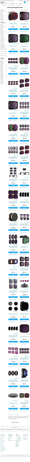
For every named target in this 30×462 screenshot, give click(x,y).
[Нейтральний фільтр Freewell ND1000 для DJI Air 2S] (13, 105)
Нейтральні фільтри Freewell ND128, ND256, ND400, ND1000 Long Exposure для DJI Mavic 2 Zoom (13, 336)
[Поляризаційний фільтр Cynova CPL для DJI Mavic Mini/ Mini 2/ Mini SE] (24, 172)
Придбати (13, 29)
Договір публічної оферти (4, 449)
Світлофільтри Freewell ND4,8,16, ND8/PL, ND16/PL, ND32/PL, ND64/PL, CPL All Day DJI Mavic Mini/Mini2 (13, 90)
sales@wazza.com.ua (19, 440)
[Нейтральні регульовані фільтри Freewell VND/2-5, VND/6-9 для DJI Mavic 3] (24, 60)
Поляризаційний (3, 53)
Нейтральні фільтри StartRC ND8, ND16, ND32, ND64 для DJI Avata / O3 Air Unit (24, 292)
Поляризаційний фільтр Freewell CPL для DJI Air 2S (24, 24)
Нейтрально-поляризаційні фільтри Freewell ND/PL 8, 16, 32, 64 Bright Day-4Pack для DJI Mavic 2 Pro (13, 202)
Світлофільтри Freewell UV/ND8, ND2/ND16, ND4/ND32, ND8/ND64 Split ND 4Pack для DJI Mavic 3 (13, 291)
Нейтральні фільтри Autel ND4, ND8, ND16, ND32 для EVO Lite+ (13, 314)
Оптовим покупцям (3, 447)
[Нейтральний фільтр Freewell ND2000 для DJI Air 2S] (13, 38)
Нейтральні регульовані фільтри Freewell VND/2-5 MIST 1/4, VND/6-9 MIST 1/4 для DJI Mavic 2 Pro (24, 403)
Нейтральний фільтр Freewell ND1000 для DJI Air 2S (13, 113)
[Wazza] (1, 5)
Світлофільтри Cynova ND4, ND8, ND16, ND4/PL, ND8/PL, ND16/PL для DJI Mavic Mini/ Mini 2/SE (13, 180)
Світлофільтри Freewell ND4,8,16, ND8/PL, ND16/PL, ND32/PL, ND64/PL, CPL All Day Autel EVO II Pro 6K (24, 135)
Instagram (18, 442)
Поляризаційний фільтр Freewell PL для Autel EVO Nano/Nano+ (24, 247)
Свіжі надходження (3, 437)
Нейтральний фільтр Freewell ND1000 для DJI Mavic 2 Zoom (13, 403)
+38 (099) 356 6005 (19, 439)
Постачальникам (3, 448)
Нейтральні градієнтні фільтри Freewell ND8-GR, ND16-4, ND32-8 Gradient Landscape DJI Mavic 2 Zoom (13, 381)
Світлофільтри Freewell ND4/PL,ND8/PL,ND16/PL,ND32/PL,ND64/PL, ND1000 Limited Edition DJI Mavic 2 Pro (15, 359)
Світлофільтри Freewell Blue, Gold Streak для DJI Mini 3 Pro (13, 269)
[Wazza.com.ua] (2, 2)
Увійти (28, 0)
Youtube (18, 445)
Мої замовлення (10, 436)
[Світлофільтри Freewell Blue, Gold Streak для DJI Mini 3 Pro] (13, 261)
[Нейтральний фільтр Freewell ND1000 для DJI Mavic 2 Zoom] (13, 395)
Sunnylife (2, 19)
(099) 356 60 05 (8, 0)
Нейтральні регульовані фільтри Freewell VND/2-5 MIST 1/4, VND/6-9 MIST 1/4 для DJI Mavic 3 (13, 135)
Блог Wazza (24, 436)
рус (3, 0)
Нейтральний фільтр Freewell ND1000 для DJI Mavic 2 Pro (24, 314)
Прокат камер (24, 437)
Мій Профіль (10, 434)
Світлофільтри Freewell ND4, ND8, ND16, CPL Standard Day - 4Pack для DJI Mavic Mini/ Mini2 (24, 91)
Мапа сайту (2, 451)
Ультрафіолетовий (4, 55)
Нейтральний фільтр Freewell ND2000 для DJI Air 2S (13, 46)
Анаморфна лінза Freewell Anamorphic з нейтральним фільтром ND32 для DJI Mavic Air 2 (24, 381)
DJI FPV (2, 24)
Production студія (25, 438)
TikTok (17, 443)
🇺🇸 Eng (5, 0)
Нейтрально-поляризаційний (5, 51)
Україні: (29, 456)
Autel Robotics (3, 11)
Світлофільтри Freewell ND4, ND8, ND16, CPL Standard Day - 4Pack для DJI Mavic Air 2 (24, 269)
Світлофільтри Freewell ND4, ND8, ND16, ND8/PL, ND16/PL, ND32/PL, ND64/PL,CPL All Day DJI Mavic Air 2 (24, 358)
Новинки (2, 438)
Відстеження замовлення (11, 440)
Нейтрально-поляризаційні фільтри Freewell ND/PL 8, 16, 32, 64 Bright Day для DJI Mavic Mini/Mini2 (24, 157)
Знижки (1, 436)
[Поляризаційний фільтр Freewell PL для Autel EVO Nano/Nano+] (24, 239)
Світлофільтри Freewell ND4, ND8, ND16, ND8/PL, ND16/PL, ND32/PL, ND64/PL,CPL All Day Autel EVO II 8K (24, 113)
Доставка (22, 0)
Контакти (25, 0)
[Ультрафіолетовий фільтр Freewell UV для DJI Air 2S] (24, 38)
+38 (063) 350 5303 (19, 438)
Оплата (20, 0)
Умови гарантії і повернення (2, 443)
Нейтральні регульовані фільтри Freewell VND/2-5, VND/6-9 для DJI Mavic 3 (24, 68)
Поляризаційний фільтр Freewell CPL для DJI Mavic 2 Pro (24, 336)
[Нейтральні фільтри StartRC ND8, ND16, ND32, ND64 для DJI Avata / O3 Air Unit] (24, 283)
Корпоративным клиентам (3, 446)
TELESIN (2, 20)
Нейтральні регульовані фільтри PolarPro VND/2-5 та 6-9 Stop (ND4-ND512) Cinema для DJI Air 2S (13, 224)
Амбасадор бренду (25, 439)
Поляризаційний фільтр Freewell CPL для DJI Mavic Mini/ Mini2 (13, 24)
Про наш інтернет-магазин (3, 441)
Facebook (18, 441)
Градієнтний (3, 44)
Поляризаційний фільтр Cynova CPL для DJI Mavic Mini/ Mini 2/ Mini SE (24, 180)
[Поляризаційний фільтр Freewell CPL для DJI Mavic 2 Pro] (24, 328)
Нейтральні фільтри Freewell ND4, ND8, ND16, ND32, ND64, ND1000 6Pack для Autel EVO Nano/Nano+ (24, 224)
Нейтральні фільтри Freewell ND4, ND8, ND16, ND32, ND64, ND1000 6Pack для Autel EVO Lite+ (13, 247)
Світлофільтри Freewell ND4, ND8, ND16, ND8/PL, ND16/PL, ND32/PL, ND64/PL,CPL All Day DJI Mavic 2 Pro (13, 157)
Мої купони (9, 439)
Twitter (18, 446)
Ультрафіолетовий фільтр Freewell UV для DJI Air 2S (24, 46)
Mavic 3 (2, 35)
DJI (1, 13)
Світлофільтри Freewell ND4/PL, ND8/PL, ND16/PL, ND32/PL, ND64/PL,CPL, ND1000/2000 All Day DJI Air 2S (13, 68)
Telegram (18, 444)
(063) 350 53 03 (12, 0)
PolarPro (2, 17)
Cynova (2, 12)
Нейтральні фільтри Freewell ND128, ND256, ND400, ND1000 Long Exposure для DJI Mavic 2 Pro (24, 202)
